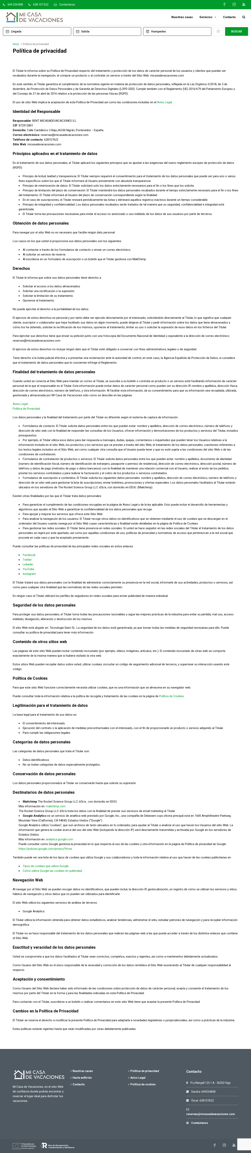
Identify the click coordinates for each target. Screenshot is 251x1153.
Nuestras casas (182, 17)
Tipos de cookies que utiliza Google (46, 866)
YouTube (28, 569)
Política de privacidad (144, 1071)
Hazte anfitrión (82, 1077)
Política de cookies (143, 1084)
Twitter (27, 559)
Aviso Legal (164, 102)
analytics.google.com (59, 839)
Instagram (29, 574)
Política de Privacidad (26, 408)
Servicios (205, 17)
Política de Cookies (171, 696)
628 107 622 (40, 4)
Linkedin (28, 564)
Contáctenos (67, 4)
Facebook (29, 555)
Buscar (236, 31)
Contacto (229, 17)
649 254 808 (15, 4)
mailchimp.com (55, 806)
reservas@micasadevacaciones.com (210, 1114)
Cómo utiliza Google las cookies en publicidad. (53, 871)
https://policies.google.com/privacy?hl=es (45, 849)
